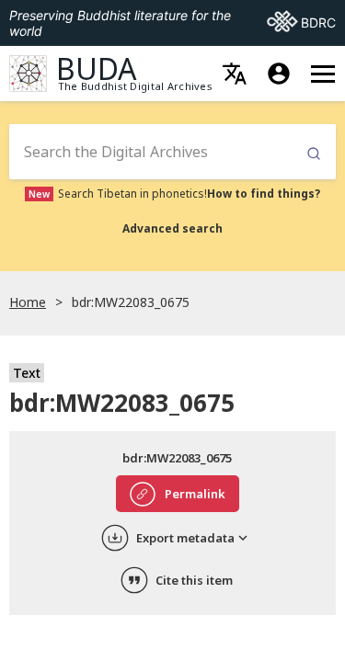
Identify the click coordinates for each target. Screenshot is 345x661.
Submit (313, 154)
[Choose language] (235, 73)
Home (27, 302)
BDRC (301, 22)
